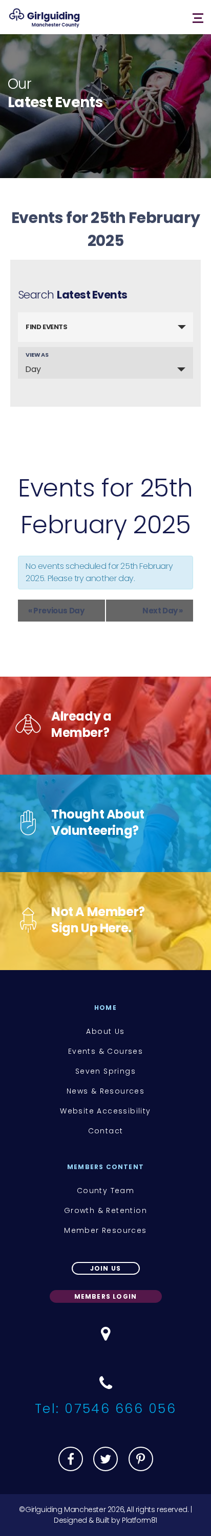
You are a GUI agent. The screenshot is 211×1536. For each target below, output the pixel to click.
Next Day (162, 610)
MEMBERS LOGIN (105, 1296)
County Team (105, 1190)
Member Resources (105, 1230)
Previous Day (56, 610)
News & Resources (105, 1091)
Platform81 (139, 1520)
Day (33, 369)
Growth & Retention (105, 1210)
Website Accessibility (105, 1111)
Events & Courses (105, 1051)
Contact (105, 1131)
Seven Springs (105, 1071)
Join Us (105, 1268)
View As (37, 355)
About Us (105, 1031)
